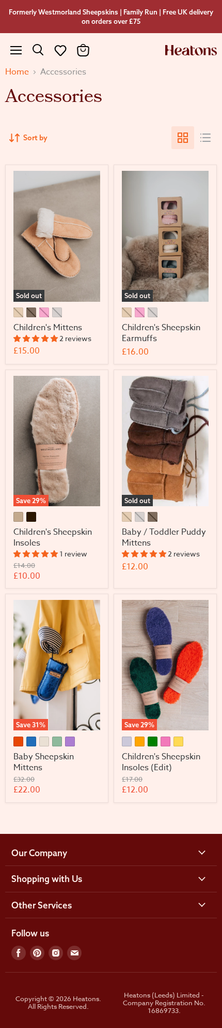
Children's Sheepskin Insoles (52, 537)
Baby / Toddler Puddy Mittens (164, 537)
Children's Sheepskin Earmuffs (161, 333)
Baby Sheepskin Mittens (43, 762)
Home (17, 72)
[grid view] (182, 137)
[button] (60, 50)
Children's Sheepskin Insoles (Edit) (161, 762)
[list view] (205, 137)
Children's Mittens (47, 327)
